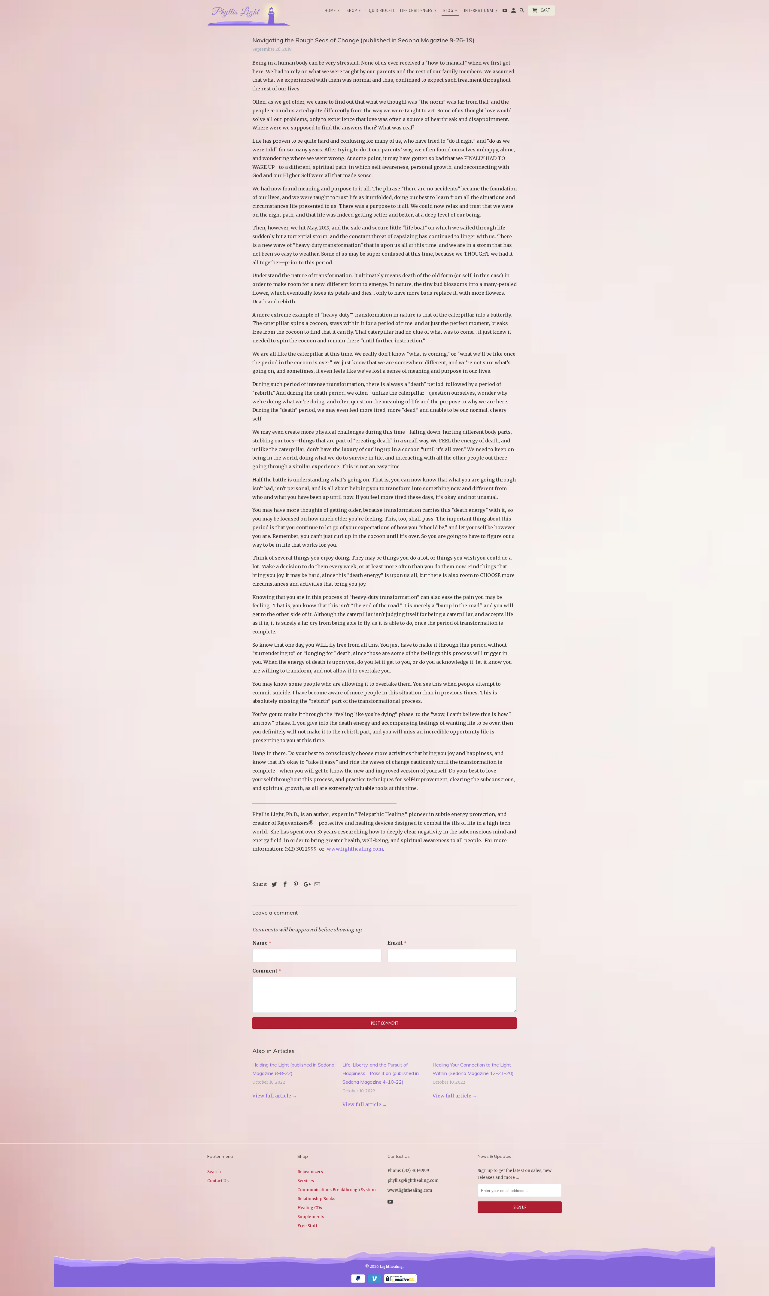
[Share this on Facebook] (284, 884)
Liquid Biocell (380, 10)
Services (305, 1180)
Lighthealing (391, 1266)
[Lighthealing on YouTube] (505, 12)
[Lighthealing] (249, 14)
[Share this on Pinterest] (295, 884)
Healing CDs (309, 1207)
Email (397, 943)
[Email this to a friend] (316, 884)
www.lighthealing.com (355, 849)
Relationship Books (316, 1198)
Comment (266, 971)
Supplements (310, 1216)
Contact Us (218, 1180)
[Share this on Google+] (305, 884)
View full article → (274, 1096)
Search (214, 1171)
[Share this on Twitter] (273, 884)
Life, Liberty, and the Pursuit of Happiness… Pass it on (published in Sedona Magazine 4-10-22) (380, 1073)
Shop (354, 10)
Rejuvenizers (310, 1171)
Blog (450, 10)
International (481, 10)
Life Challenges (418, 10)
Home (332, 10)
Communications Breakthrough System (336, 1189)
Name (261, 943)
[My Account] (514, 12)
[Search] (522, 12)
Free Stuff (307, 1225)
